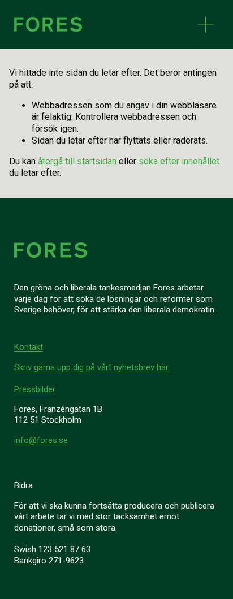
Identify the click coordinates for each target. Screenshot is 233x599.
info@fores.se (41, 440)
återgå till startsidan (77, 161)
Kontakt (28, 347)
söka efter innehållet (179, 161)
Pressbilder (34, 389)
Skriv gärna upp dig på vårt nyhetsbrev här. (92, 367)
